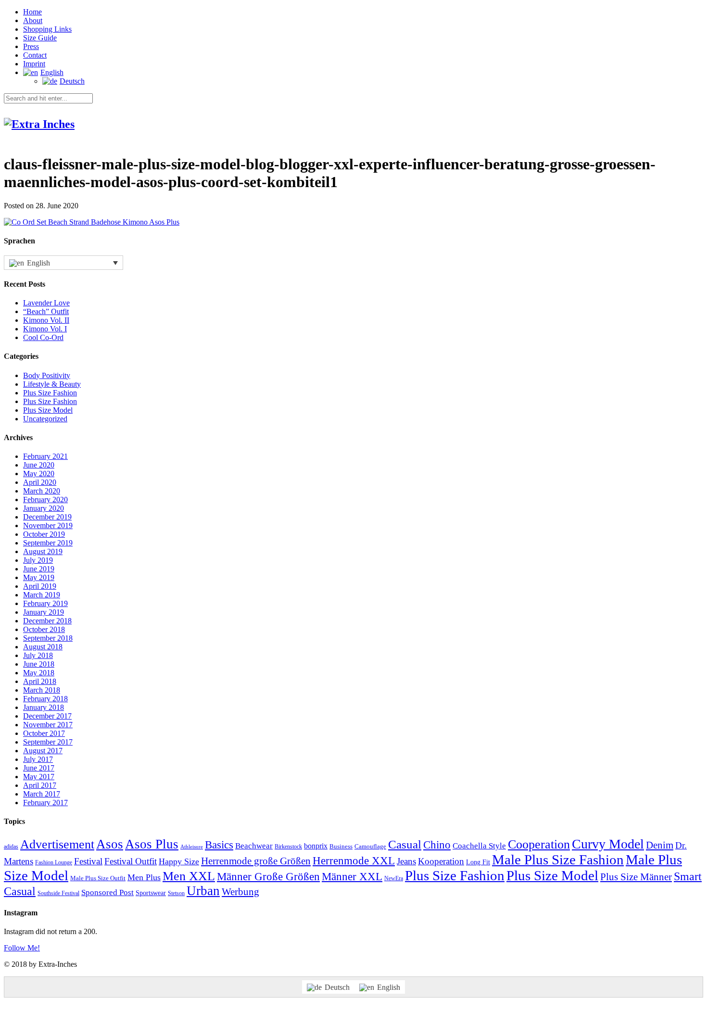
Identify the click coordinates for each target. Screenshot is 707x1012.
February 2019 (45, 603)
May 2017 (38, 776)
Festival (88, 861)
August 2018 (43, 647)
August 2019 (43, 551)
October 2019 (44, 534)
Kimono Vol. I (45, 329)
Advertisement (57, 844)
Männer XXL (352, 876)
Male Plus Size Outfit (98, 878)
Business (341, 846)
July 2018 (38, 655)
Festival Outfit (130, 861)
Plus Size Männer (636, 877)
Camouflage (370, 846)
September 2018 (48, 638)
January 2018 (43, 707)
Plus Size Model (48, 410)
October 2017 (44, 733)
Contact (35, 55)
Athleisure (191, 846)
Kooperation (441, 861)
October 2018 (44, 629)
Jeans (406, 861)
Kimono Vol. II (46, 320)
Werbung (240, 891)
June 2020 (38, 465)
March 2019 (41, 595)
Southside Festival (58, 893)
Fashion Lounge (53, 863)
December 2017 (47, 716)
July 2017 (38, 759)
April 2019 (39, 586)
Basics (219, 845)
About (32, 20)
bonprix (316, 846)
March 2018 (41, 690)
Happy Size (179, 861)
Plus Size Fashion (50, 393)
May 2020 (38, 473)
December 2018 (47, 621)
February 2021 (45, 456)
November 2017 (48, 725)
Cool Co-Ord (43, 337)
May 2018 (38, 673)
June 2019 (38, 569)
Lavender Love (46, 303)
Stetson (176, 893)
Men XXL (189, 876)
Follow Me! (22, 948)
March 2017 (41, 794)
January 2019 (43, 612)
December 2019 (47, 517)
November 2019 (48, 525)
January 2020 (43, 508)
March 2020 (41, 491)
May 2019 (38, 577)
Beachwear (254, 845)
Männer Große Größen (268, 877)
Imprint (34, 64)
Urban (203, 891)
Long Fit (478, 862)
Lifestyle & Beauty (52, 384)
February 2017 (45, 802)
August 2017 (43, 750)
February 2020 (45, 499)
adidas (11, 847)
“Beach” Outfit (46, 311)
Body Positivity (46, 375)
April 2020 (39, 482)
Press (31, 46)
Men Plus (144, 877)
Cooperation (539, 844)
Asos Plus (151, 844)
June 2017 (38, 768)
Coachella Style (479, 845)
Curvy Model (608, 843)
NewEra (393, 878)
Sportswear (151, 893)
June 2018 (38, 664)
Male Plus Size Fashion (558, 859)
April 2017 (39, 785)
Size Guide (40, 38)
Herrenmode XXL (354, 861)
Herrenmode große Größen (256, 861)
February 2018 (45, 699)
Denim (659, 845)
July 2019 (38, 560)
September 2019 (48, 543)
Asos (109, 844)
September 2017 (48, 742)
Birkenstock (288, 847)
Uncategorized (45, 419)
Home (32, 12)
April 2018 (39, 681)
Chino (437, 845)
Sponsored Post (107, 892)
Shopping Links (47, 29)
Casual (404, 844)
